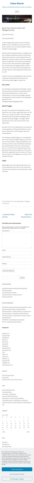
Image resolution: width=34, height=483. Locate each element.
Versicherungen (6, 365)
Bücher (28, 201)
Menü (17, 11)
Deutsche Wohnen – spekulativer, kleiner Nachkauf (15, 313)
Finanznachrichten (7, 392)
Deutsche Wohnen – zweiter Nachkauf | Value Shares (16, 311)
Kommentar (6, 231)
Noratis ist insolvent (7, 296)
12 (11, 423)
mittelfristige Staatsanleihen (17, 319)
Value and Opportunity (8, 375)
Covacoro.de (5, 377)
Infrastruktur (5, 350)
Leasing (4, 356)
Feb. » (28, 431)
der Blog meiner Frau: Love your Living (12, 379)
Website (4, 263)
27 (15, 427)
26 (11, 427)
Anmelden (4, 442)
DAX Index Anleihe (7, 290)
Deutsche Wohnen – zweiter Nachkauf (12, 294)
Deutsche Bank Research (8, 390)
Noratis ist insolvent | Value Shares (11, 315)
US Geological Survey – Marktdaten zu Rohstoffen (15, 400)
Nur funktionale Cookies (17, 474)
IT (2, 352)
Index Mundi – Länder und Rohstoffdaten (13, 398)
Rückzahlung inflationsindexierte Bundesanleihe (14, 288)
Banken (4, 339)
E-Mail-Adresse (6, 257)
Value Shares (17, 3)
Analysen (4, 335)
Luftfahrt (4, 358)
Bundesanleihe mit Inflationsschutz (16, 309)
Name (4, 250)
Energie (4, 344)
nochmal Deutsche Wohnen (9, 292)
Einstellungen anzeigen (17, 479)
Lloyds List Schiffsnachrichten (9, 396)
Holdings (4, 346)
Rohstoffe (4, 360)
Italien (3, 354)
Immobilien (5, 348)
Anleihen (4, 337)
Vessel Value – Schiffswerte (9, 394)
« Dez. (3, 431)
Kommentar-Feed (6, 446)
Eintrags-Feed (5, 444)
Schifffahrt (4, 362)
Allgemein (4, 333)
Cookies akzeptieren (17, 469)
